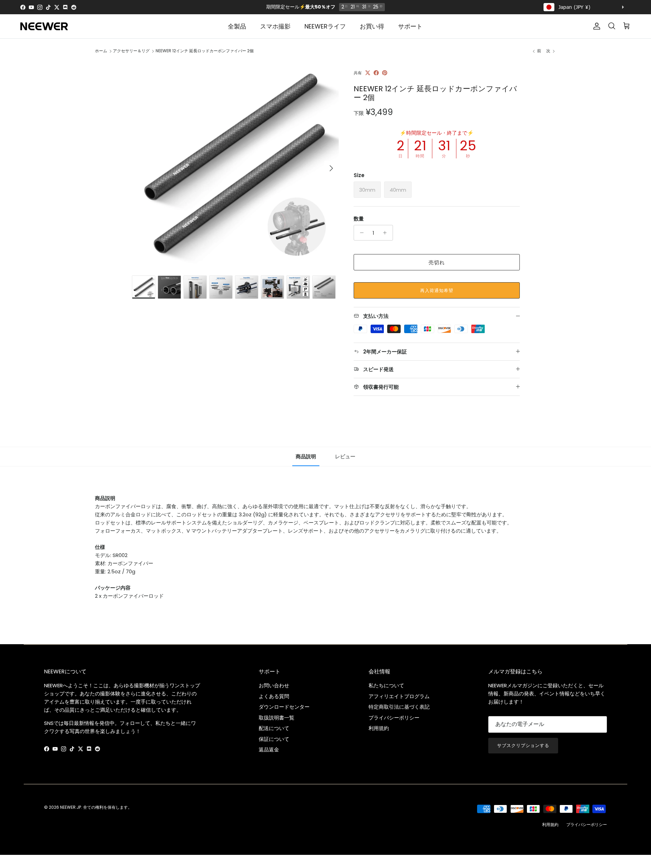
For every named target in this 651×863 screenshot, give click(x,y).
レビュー (345, 456)
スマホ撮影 (275, 26)
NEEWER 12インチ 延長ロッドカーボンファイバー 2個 (205, 51)
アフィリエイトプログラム (399, 696)
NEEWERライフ (325, 26)
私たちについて (386, 685)
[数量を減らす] (360, 232)
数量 (359, 218)
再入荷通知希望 (436, 290)
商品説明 (306, 456)
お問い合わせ (274, 685)
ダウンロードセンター (284, 706)
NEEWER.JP (70, 807)
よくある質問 (274, 696)
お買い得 (372, 26)
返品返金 (269, 749)
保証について (274, 739)
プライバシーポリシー (394, 717)
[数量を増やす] (387, 232)
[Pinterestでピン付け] (384, 72)
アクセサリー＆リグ (131, 51)
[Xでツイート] (367, 72)
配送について (274, 728)
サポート (410, 26)
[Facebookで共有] (376, 72)
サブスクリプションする (523, 745)
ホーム (101, 51)
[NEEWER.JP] (44, 26)
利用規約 (379, 728)
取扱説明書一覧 (276, 717)
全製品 (237, 26)
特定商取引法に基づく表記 (399, 706)
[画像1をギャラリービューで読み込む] (235, 165)
